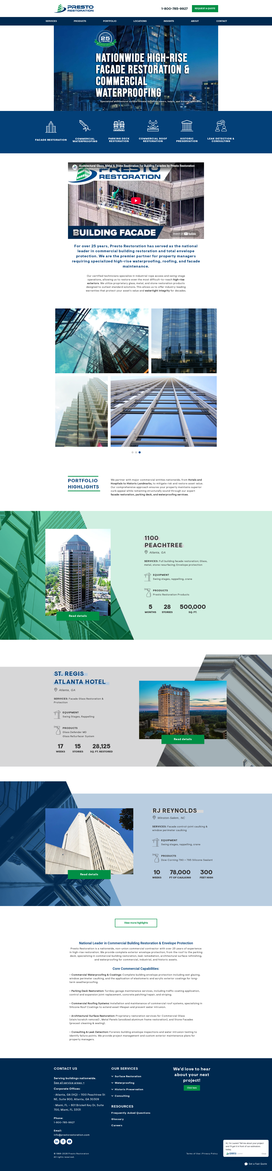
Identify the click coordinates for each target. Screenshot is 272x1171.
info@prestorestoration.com (72, 1135)
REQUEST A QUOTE (205, 9)
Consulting (122, 1096)
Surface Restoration (128, 1076)
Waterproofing (124, 1083)
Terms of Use (193, 1154)
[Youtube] (69, 1141)
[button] (135, 1076)
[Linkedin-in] (57, 1141)
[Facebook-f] (63, 1141)
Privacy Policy (210, 1154)
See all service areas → (69, 1083)
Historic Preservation (129, 1089)
